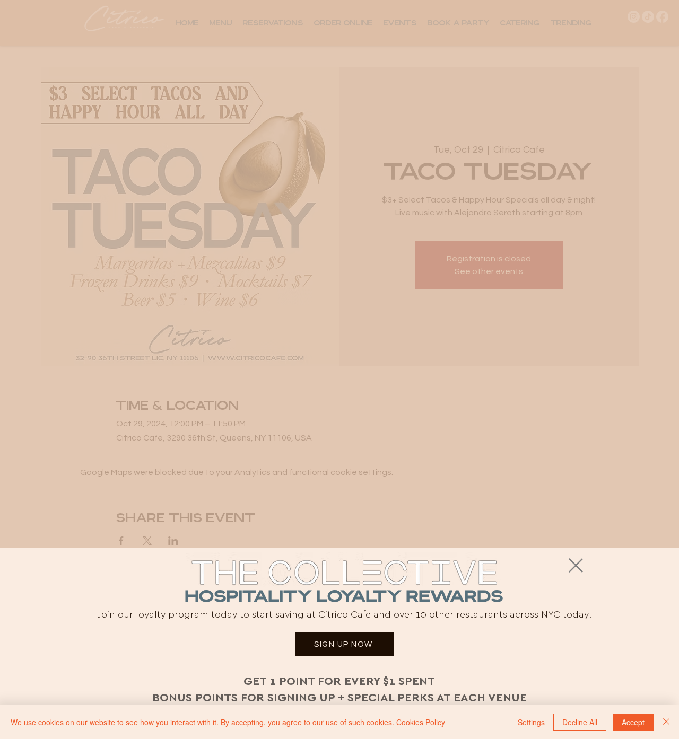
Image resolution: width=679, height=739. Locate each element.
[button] (576, 565)
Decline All (579, 722)
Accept (633, 722)
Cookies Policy (420, 722)
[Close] (666, 722)
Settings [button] (531, 722)
